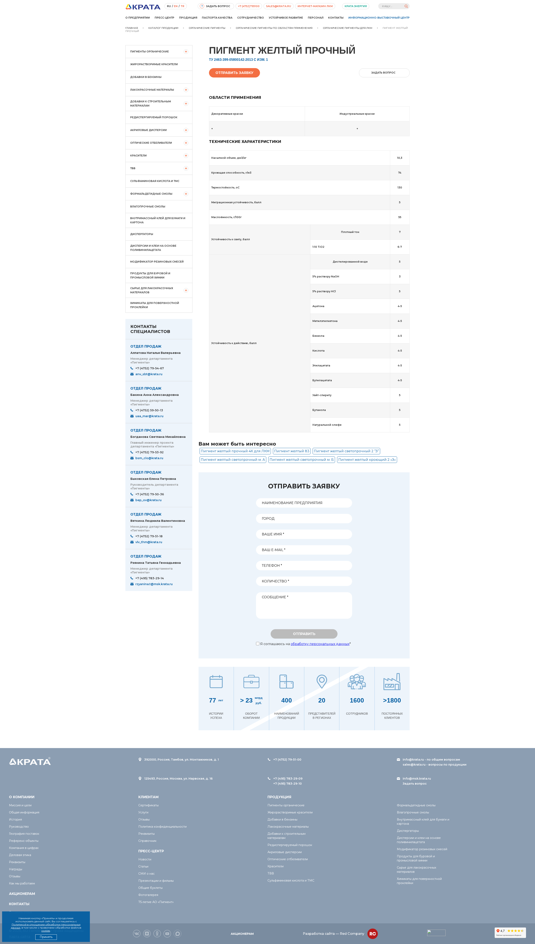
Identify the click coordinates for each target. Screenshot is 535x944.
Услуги (143, 812)
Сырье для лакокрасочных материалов (151, 290)
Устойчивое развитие (286, 17)
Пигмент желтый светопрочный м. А (233, 460)
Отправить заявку (234, 73)
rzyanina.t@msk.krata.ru (154, 584)
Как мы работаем (22, 883)
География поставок (24, 834)
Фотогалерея (148, 895)
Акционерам (22, 894)
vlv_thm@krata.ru (148, 542)
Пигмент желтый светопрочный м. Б (302, 460)
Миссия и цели (20, 805)
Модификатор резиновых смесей (157, 261)
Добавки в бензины (146, 77)
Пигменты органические (149, 51)
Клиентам (148, 797)
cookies (45, 930)
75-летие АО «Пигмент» (156, 902)
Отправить (304, 634)
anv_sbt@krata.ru (148, 374)
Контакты (336, 17)
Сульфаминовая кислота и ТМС (154, 181)
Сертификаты (148, 805)
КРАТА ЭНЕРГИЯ (356, 6)
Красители (138, 155)
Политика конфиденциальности (162, 826)
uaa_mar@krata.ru (149, 416)
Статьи (143, 866)
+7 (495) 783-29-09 (287, 778)
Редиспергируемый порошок (153, 117)
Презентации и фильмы (156, 881)
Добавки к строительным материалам (150, 103)
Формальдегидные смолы (151, 193)
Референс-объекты (23, 841)
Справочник (147, 841)
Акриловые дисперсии (148, 130)
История (15, 819)
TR (182, 6)
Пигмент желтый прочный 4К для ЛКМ (235, 451)
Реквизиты (17, 862)
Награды (15, 869)
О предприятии (137, 17)
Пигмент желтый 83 (291, 451)
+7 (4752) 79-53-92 (149, 452)
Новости (144, 859)
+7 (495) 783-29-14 (149, 578)
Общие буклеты (150, 888)
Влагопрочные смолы (147, 206)
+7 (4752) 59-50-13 (149, 410)
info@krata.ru (413, 759)
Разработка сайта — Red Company (333, 934)
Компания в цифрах (23, 848)
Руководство (19, 826)
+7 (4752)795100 (249, 6)
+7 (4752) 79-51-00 (287, 759)
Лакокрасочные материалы (152, 89)
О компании (21, 797)
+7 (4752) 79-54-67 (149, 368)
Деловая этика (20, 855)
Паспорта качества (217, 17)
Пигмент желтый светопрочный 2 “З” (346, 451)
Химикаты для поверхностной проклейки (154, 305)
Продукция (188, 17)
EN (176, 6)
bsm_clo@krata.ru (149, 458)
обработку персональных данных (320, 644)
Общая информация (24, 812)
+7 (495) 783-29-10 (287, 783)
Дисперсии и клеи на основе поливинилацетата (153, 248)
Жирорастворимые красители (154, 64)
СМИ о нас (146, 873)
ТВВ (132, 168)
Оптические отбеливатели (151, 142)
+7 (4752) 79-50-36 (149, 494)
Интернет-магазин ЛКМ (315, 6)
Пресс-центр (164, 17)
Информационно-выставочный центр (379, 17)
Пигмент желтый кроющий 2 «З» (367, 460)
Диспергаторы (141, 234)
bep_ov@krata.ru (148, 500)
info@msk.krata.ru (417, 778)
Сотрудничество (250, 17)
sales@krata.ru (278, 6)
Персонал (316, 17)
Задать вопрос (415, 783)
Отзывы (14, 876)
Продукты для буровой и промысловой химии (150, 275)
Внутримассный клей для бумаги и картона (157, 220)
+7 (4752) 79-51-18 (149, 536)
